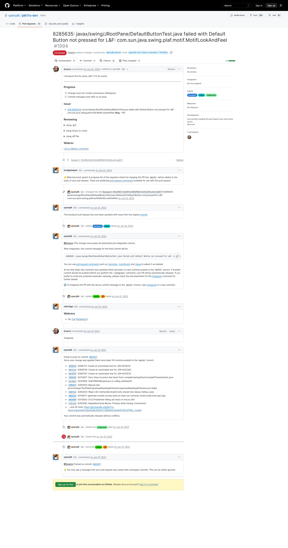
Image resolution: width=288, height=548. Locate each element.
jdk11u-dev (30, 15)
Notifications (239, 15)
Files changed (132, 60)
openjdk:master (113, 52)
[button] (115, 69)
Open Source (70, 5)
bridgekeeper (71, 170)
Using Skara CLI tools (76, 130)
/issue (138, 264)
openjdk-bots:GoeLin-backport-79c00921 (148, 52)
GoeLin (71, 52)
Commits (90, 60)
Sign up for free (65, 484)
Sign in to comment (148, 484)
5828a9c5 (81, 319)
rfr (103, 296)
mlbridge (68, 306)
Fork (257, 15)
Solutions (34, 5)
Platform (18, 5)
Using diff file (72, 136)
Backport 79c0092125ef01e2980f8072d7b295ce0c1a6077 (97, 160)
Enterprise (90, 5)
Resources (51, 5)
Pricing (105, 5)
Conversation (68, 60)
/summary (113, 264)
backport (98, 226)
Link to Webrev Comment (76, 148)
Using (71, 125)
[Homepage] (7, 5)
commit (143, 214)
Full (73, 319)
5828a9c (180, 160)
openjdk (14, 15)
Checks (110, 60)
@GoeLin (68, 243)
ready (96, 296)
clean (107, 226)
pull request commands (121, 180)
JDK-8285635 (74, 109)
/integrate (157, 276)
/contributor (124, 264)
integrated (102, 427)
